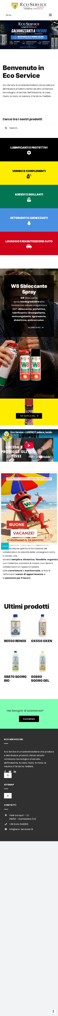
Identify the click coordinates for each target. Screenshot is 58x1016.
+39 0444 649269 (18, 824)
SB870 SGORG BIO (15, 679)
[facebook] (5, 772)
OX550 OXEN (41, 641)
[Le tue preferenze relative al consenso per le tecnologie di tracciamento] (53, 1011)
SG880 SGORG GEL (40, 679)
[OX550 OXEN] (42, 625)
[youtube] (10, 772)
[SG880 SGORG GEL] (42, 661)
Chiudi (5, 546)
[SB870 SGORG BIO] (15, 661)
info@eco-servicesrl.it (21, 829)
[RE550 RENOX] (15, 625)
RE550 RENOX (15, 641)
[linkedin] (15, 772)
